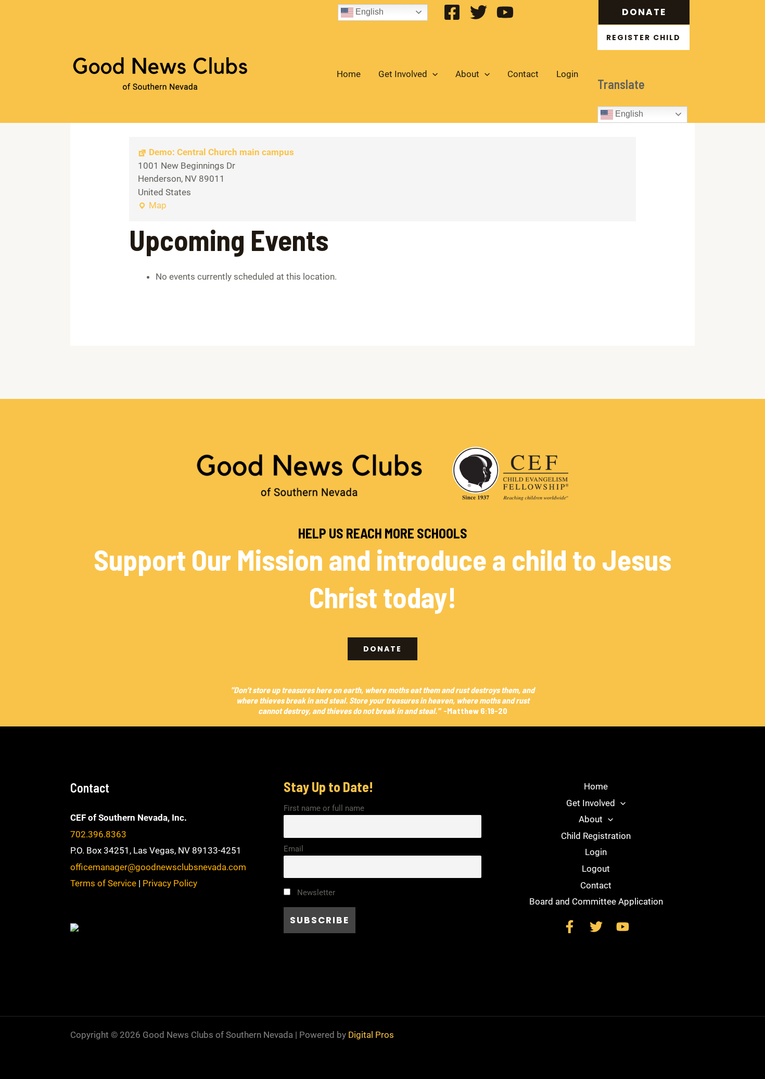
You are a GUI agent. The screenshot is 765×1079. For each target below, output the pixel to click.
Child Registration (596, 836)
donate (382, 649)
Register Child (643, 37)
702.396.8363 (98, 834)
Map (152, 204)
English (368, 11)
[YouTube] (505, 12)
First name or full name (324, 808)
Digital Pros (371, 1035)
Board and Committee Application (596, 901)
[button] (646, 12)
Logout (596, 868)
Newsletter (315, 892)
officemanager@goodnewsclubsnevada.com (158, 867)
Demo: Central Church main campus (221, 152)
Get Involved (402, 74)
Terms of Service (103, 883)
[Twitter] (478, 12)
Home (349, 74)
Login (567, 74)
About (467, 74)
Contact (523, 74)
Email (293, 849)
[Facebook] (452, 12)
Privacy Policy (170, 883)
